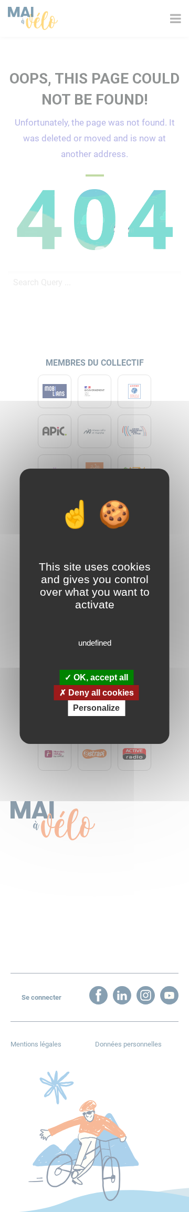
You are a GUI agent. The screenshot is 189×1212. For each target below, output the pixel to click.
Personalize (96, 707)
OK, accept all (99, 677)
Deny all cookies (100, 692)
